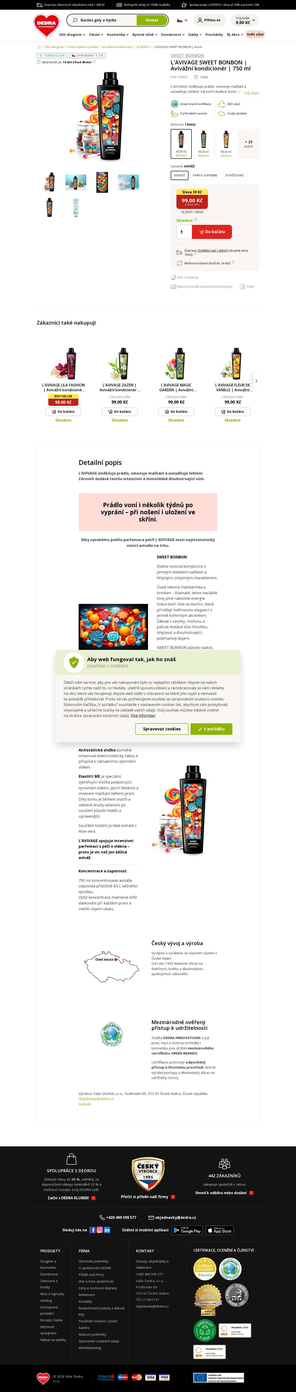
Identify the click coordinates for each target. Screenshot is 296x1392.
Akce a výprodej (52, 1294)
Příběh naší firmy (91, 1274)
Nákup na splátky (53, 1340)
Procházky (214, 34)
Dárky (193, 34)
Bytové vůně (143, 34)
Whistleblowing (90, 1348)
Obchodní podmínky (93, 1261)
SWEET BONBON (187, 55)
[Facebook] (92, 1230)
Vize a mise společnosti (96, 1281)
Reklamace (87, 1295)
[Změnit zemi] (179, 20)
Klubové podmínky (92, 1334)
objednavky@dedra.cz (96, 1098)
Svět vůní (255, 34)
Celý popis (251, 93)
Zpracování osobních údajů (99, 1341)
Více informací (143, 715)
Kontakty (85, 1301)
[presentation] (40, 381)
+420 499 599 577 (121, 1217)
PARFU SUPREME (205, 175)
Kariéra (84, 1328)
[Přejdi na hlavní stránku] (46, 25)
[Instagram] (99, 1230)
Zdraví (94, 34)
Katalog (46, 1300)
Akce (235, 34)
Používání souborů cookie (98, 1321)
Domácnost (171, 34)
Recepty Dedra (51, 1320)
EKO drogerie (70, 34)
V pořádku (214, 729)
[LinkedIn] (107, 1230)
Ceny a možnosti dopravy (98, 1288)
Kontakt (85, 1104)
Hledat (152, 20)
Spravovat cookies (162, 729)
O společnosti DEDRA (95, 1268)
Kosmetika (116, 34)
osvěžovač (234, 175)
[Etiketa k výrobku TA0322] (76, 208)
